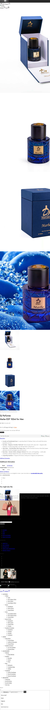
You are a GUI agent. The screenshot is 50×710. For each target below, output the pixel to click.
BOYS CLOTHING (7, 535)
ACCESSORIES (6, 651)
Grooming (4, 411)
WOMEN (2, 1)
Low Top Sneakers (12, 647)
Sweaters (10, 631)
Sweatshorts (10, 606)
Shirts (6, 612)
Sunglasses (7, 670)
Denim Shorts (11, 608)
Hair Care (7, 685)
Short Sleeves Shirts (12, 615)
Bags (6, 663)
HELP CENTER (6, 545)
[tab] (25, 438)
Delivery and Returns (4, 471)
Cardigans (10, 635)
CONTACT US (6, 547)
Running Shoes (11, 649)
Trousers (9, 626)
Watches (7, 653)
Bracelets (10, 658)
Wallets (9, 669)
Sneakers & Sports (9, 645)
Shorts (6, 605)
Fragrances (9, 411)
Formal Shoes (11, 640)
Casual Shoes (11, 644)
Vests (9, 597)
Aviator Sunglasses (12, 672)
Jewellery (7, 656)
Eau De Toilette (8, 683)
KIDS (7, 1)
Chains (9, 660)
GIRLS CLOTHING (7, 537)
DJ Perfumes (9, 465)
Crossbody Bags (11, 667)
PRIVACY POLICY (6, 550)
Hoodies (9, 633)
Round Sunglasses (12, 674)
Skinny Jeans (10, 622)
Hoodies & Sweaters (9, 628)
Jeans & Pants (8, 619)
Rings (9, 661)
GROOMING (5, 677)
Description (2, 438)
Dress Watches (11, 654)
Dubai (15, 427)
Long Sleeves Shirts (12, 613)
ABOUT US (5, 543)
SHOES (4, 637)
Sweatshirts (10, 629)
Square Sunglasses (12, 676)
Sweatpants (10, 621)
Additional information (5, 458)
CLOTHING (5, 594)
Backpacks (10, 665)
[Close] (0, 589)
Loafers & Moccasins (12, 642)
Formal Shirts (10, 617)
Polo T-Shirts (10, 601)
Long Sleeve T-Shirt (12, 603)
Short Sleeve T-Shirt (12, 599)
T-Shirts (6, 596)
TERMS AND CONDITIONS (9, 548)
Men (1, 411)
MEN (5, 1)
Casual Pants (10, 624)
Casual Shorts (11, 610)
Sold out (2, 432)
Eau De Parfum (14, 411)
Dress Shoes (7, 638)
